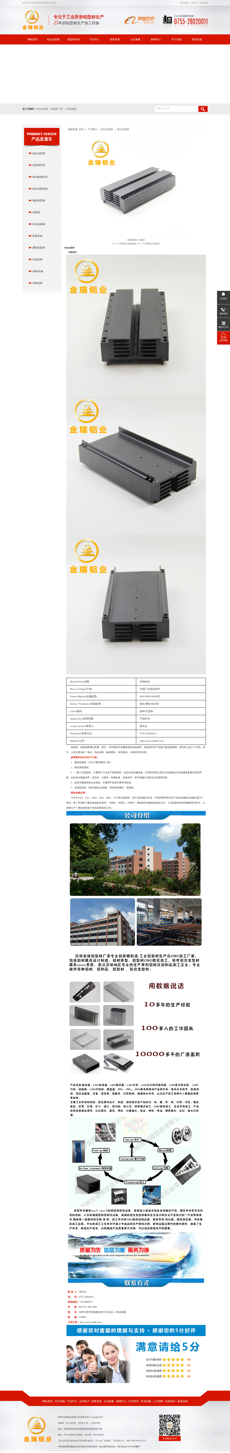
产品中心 (94, 39)
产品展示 (92, 129)
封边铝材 (37, 259)
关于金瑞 (176, 39)
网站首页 (33, 39)
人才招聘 (158, 1401)
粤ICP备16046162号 (136, 1441)
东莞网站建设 (86, 1441)
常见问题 (146, 1401)
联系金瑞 (197, 39)
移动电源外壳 (40, 177)
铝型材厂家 (56, 109)
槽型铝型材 (38, 247)
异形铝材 (37, 283)
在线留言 (170, 1401)
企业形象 (135, 39)
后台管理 (64, 1441)
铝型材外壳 (74, 39)
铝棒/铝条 (37, 271)
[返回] (142, 240)
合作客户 (84, 1401)
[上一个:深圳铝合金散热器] (124, 243)
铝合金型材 (53, 39)
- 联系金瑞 (203, 3)
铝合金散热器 (40, 188)
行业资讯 (133, 1401)
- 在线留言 (193, 3)
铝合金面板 (38, 224)
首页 (81, 129)
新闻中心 (156, 39)
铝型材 (36, 212)
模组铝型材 (38, 200)
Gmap (99, 1441)
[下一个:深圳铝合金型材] (149, 243)
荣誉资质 (115, 39)
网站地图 (184, 3)
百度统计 (119, 1441)
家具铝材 (37, 236)
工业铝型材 (71, 109)
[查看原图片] (133, 240)
